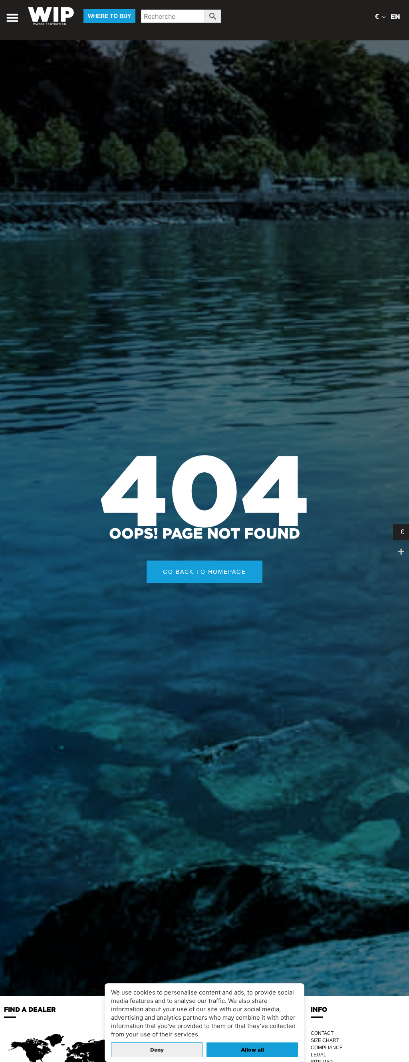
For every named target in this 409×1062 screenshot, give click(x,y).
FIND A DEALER (30, 1009)
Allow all (252, 1050)
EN (395, 16)
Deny (157, 1050)
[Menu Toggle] (12, 17)
